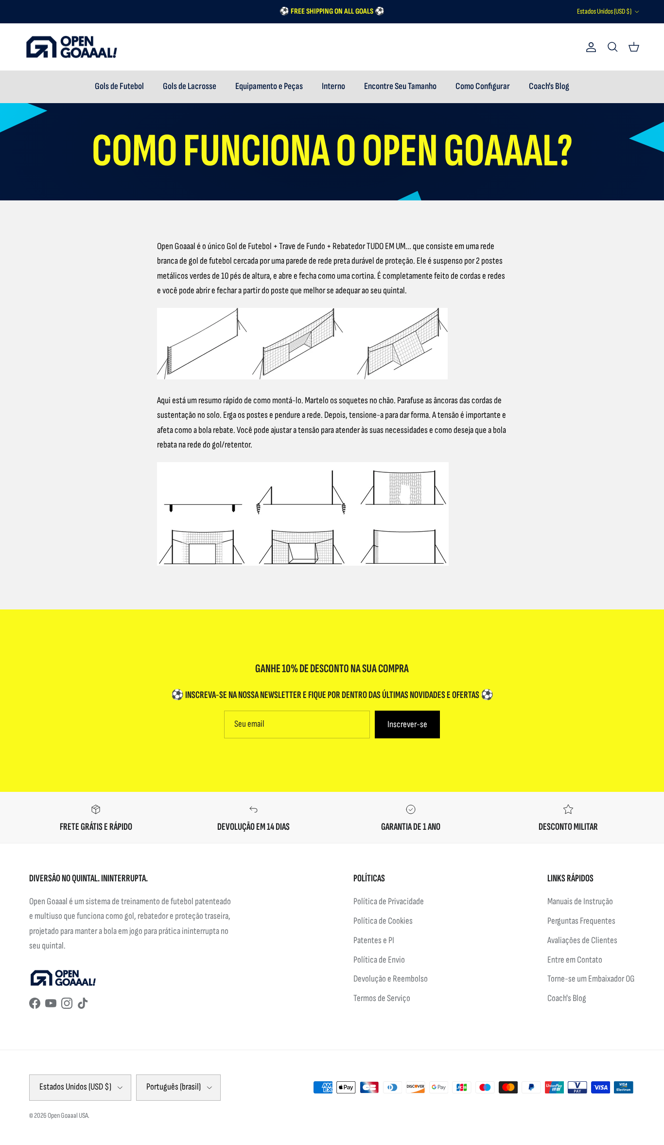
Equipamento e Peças (269, 86)
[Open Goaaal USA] (71, 47)
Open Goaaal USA (68, 1115)
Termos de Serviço (381, 998)
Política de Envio (379, 960)
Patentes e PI (373, 940)
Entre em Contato (574, 960)
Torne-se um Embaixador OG (591, 978)
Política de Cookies (383, 921)
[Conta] (589, 47)
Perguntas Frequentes (581, 921)
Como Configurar (482, 86)
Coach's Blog (549, 86)
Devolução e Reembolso (390, 978)
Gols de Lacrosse (189, 86)
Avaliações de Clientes (582, 940)
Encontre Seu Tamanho (400, 86)
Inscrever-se (407, 724)
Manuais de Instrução (580, 901)
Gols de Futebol (119, 86)
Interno (333, 86)
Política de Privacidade (388, 901)
